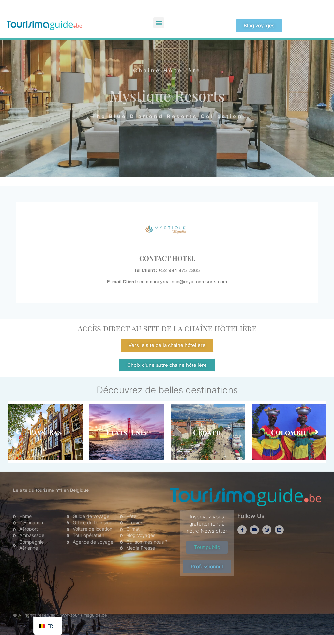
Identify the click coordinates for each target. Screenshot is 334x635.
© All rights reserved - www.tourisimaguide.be (60, 615)
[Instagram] (266, 529)
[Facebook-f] (242, 529)
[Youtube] (254, 529)
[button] (158, 22)
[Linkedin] (279, 529)
